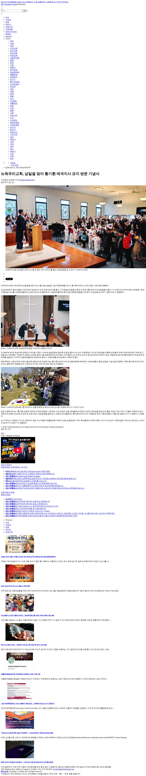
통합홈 (13, 2)
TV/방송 (13, 101)
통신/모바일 (15, 82)
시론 (12, 113)
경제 (7, 22)
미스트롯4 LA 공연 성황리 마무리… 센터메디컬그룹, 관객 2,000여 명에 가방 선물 (27, 615)
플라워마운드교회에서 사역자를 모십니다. (26, 481)
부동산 (13, 67)
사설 (12, 108)
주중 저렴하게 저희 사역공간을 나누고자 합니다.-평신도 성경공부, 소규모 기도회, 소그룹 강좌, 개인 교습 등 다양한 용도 (60, 513)
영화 (12, 96)
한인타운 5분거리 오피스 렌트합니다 (26, 504)
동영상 (8, 34)
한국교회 (13, 53)
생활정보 (13, 103)
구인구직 (13, 135)
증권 (12, 63)
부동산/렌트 (5, 495)
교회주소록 (14, 58)
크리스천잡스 (6, 465)
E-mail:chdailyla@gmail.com (63, 769)
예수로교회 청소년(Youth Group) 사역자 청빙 (27, 471)
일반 (12, 147)
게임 (12, 89)
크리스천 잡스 (11, 32)
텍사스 (54, 2)
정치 (12, 41)
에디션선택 (5, 2)
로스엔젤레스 (27, 2)
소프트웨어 (14, 84)
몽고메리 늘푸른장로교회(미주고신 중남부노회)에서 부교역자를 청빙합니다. (40, 479)
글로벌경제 (14, 72)
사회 (12, 43)
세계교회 (13, 55)
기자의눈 (13, 120)
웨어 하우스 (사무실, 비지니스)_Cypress (27, 511)
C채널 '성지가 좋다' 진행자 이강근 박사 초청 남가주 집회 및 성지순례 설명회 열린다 (28, 556)
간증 (12, 142)
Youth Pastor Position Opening (22, 476)
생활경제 (13, 75)
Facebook (8, 4)
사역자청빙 (14, 125)
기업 (12, 65)
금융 (12, 60)
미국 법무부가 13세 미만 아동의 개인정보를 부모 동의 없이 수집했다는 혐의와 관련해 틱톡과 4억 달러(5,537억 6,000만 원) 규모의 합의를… (56, 767)
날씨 (12, 106)
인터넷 (13, 87)
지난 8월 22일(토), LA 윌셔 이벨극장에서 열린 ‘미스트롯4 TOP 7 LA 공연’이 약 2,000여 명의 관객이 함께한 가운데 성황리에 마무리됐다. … (56, 620)
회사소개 (4, 771)
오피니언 (9, 27)
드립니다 (13, 132)
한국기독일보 (62, 2)
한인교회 (13, 51)
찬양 (12, 144)
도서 (12, 99)
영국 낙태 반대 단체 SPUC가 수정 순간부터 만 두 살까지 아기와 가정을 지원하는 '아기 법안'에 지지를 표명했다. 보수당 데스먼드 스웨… (55, 649)
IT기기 (12, 79)
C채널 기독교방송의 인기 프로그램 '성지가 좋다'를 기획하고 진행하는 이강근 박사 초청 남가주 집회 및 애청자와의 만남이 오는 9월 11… (56, 561)
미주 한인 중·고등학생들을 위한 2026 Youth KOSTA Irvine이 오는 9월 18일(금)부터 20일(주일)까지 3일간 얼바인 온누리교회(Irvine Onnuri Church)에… (60, 591)
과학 (12, 91)
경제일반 (13, 77)
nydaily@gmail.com (26, 180)
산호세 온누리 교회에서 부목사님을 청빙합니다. (30, 474)
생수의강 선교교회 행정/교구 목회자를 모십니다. (31, 483)
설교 (12, 137)
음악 (12, 94)
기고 (12, 118)
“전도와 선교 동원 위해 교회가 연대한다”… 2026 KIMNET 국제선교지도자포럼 (27, 733)
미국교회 (13, 48)
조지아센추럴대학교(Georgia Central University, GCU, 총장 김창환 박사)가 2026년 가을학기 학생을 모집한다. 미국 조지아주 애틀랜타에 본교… (57, 708)
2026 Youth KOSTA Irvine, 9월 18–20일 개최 (15, 586)
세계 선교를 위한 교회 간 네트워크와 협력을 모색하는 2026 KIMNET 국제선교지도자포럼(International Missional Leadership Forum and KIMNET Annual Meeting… (64, 737)
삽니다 (13, 127)
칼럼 (12, 111)
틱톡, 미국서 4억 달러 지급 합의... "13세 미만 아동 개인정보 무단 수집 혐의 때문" (27, 762)
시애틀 (48, 2)
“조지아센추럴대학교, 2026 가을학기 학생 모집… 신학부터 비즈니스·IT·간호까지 (27, 703)
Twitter (14, 4)
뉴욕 (35, 2)
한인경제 (13, 70)
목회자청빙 (14, 123)
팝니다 (13, 130)
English (19, 2)
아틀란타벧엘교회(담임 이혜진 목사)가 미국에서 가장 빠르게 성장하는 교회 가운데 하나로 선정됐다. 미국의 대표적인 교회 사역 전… (54, 679)
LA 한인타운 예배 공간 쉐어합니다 (25, 509)
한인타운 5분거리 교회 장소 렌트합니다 (27, 501)
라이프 (8, 24)
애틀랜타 (41, 2)
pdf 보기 (8, 36)
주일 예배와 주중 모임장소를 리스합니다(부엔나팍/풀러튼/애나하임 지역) (41, 516)
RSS (2, 4)
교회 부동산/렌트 (8, 492)
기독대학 (9, 29)
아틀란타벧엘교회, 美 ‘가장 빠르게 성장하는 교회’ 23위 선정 (20, 674)
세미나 (13, 139)
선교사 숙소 (13, 499)
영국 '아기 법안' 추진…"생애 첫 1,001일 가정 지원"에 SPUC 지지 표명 (24, 645)
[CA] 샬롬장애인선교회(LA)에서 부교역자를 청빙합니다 (34, 486)
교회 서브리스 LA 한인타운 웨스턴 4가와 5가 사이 (31, 506)
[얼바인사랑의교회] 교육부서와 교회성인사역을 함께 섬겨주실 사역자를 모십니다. (44, 488)
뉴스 (7, 17)
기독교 (8, 20)
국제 (12, 46)
